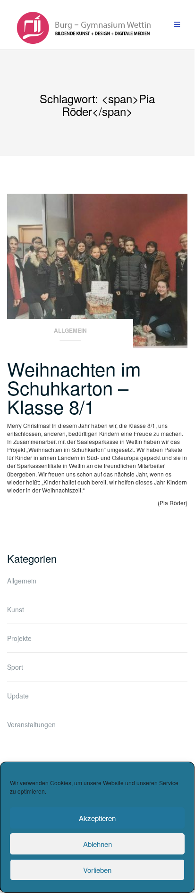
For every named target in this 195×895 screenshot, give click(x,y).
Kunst (15, 609)
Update (18, 695)
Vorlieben (97, 870)
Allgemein (70, 331)
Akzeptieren (97, 818)
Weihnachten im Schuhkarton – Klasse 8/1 (74, 387)
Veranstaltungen (31, 724)
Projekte (19, 638)
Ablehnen (97, 844)
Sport (15, 667)
